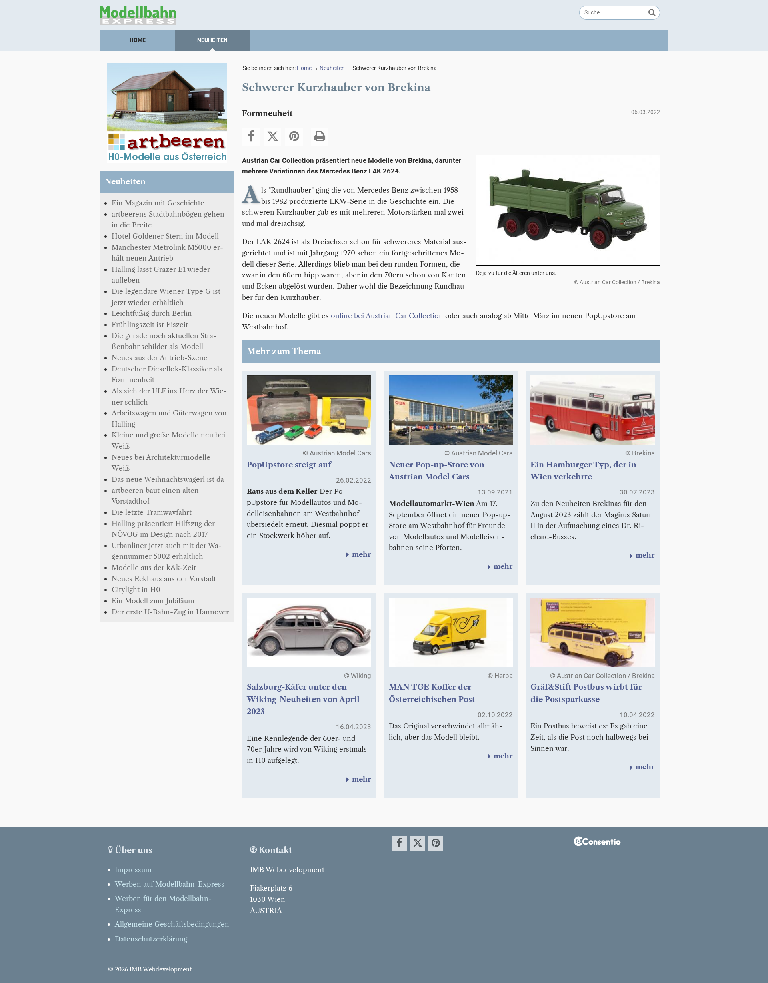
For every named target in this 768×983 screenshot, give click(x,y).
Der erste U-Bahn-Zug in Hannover (170, 612)
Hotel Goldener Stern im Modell (165, 236)
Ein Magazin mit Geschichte (158, 203)
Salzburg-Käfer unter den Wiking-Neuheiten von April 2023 (303, 699)
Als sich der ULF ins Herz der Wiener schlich (169, 396)
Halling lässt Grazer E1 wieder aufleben (161, 275)
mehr (357, 554)
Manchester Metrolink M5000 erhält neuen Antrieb (167, 253)
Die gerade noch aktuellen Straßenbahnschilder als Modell (164, 341)
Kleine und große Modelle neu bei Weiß (168, 440)
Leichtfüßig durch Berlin (152, 313)
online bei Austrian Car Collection (387, 315)
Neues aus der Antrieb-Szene (160, 357)
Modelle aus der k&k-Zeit (154, 567)
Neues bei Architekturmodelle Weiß (161, 463)
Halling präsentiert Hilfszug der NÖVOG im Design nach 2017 (163, 529)
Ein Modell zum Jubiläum (153, 600)
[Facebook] (251, 137)
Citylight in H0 (136, 589)
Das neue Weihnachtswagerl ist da (168, 479)
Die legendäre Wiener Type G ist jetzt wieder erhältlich (166, 297)
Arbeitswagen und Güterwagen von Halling (169, 418)
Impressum (133, 869)
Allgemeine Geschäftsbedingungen (172, 924)
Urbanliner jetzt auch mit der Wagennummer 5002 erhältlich (167, 551)
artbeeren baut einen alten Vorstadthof (155, 496)
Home (138, 40)
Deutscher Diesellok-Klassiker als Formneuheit (167, 374)
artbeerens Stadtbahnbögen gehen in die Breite (168, 219)
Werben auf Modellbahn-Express (169, 884)
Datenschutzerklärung (151, 939)
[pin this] (294, 137)
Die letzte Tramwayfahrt (152, 512)
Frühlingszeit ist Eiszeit (150, 324)
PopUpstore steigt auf (289, 464)
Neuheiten (212, 40)
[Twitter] (272, 137)
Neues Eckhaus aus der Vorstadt (164, 578)
